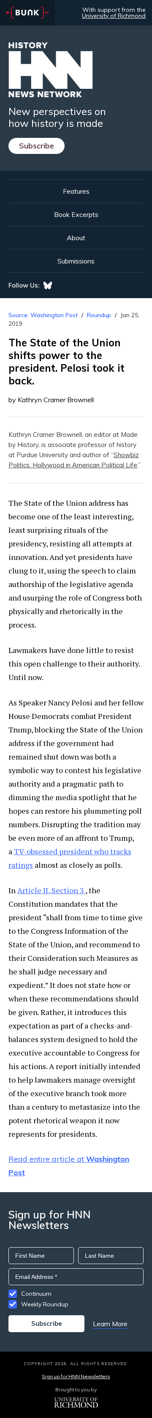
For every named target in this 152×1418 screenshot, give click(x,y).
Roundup (99, 315)
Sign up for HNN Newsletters (76, 1376)
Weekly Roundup (44, 1304)
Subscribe (36, 146)
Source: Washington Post (43, 315)
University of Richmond (114, 15)
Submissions (76, 261)
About (76, 237)
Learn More (110, 1323)
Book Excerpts (76, 214)
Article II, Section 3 (51, 890)
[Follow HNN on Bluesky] (47, 285)
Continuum (36, 1293)
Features (76, 191)
